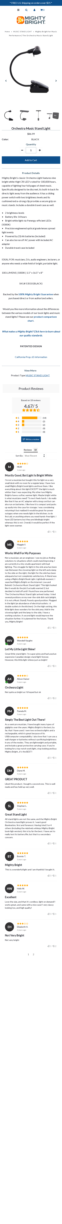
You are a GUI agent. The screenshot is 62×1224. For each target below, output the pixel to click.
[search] (26, 9)
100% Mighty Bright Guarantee (35, 294)
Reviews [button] (28, 449)
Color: (5, 139)
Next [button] (56, 81)
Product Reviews (31, 388)
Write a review (32, 439)
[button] (22, 150)
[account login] (34, 9)
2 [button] (33, 954)
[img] (31, 463)
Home (7, 32)
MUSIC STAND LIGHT (22, 32)
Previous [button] (6, 81)
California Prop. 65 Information (31, 356)
